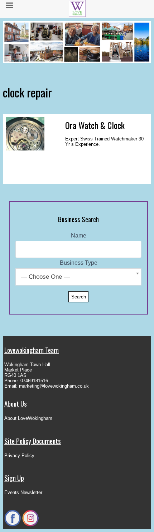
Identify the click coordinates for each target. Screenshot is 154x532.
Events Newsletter (23, 492)
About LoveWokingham (28, 418)
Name (78, 236)
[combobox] (78, 277)
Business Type (78, 263)
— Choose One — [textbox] (45, 276)
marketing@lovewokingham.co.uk (54, 386)
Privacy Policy (19, 455)
